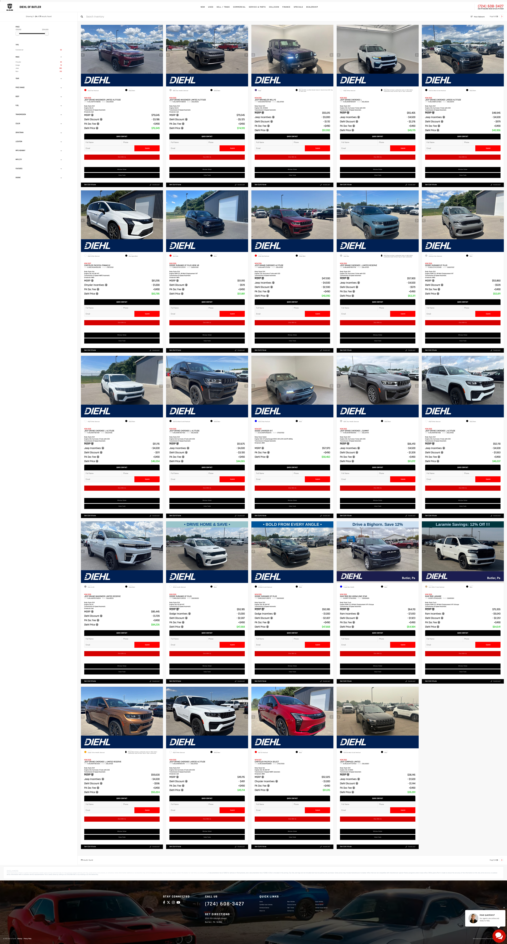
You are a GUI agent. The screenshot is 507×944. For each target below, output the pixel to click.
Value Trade (121, 175)
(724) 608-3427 (491, 6)
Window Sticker (121, 169)
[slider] (17, 33)
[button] (161, 55)
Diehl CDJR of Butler (90, 185)
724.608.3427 (155, 185)
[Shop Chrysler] (9, 7)
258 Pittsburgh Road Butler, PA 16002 (491, 9)
